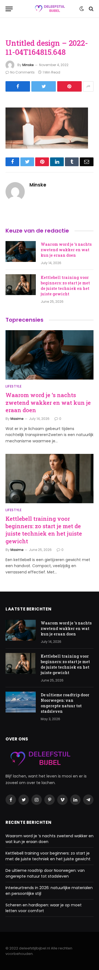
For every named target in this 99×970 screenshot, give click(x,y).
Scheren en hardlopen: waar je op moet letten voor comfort (44, 908)
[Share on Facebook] (18, 86)
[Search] (91, 9)
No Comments (22, 72)
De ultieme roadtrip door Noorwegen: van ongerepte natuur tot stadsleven (65, 703)
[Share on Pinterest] (69, 86)
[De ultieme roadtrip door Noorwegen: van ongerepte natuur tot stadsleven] (21, 702)
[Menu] (9, 9)
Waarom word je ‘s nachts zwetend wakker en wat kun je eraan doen (66, 250)
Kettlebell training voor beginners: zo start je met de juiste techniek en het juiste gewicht (65, 285)
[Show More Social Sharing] (88, 86)
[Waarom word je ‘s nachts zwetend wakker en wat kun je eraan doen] (21, 251)
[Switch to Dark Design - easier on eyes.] (81, 8)
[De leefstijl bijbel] (49, 9)
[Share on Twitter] (43, 86)
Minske (28, 65)
